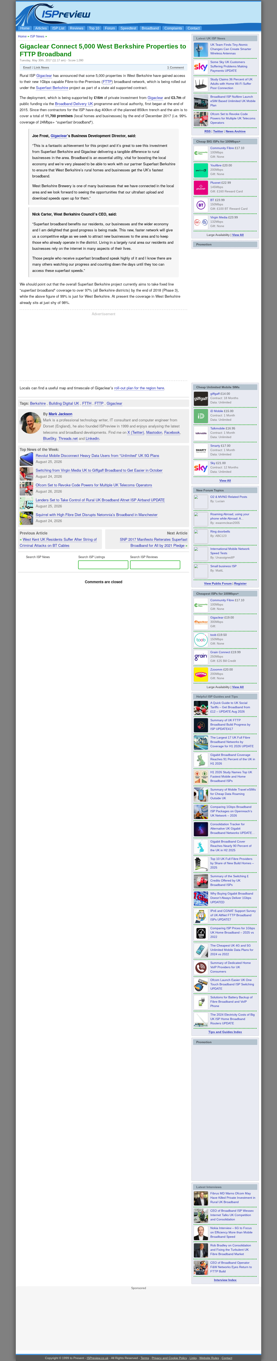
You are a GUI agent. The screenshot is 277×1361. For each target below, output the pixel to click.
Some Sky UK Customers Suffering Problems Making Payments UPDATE (228, 66)
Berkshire (38, 403)
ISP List (58, 28)
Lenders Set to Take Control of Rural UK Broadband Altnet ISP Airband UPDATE (100, 499)
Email (27, 67)
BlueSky (49, 438)
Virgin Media (218, 217)
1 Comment (175, 67)
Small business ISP (223, 566)
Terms (145, 1358)
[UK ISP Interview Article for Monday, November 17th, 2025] (201, 1239)
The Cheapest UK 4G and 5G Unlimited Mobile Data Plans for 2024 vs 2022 (231, 950)
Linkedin (92, 438)
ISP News (37, 36)
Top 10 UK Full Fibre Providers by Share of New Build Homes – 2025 (232, 863)
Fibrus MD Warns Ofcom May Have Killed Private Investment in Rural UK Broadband (232, 1198)
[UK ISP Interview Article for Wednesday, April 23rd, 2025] (201, 1273)
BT (212, 200)
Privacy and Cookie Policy (169, 1358)
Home (25, 28)
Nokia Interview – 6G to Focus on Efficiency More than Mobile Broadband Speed (231, 1232)
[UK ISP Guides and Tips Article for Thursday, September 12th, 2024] (201, 991)
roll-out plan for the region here (139, 387)
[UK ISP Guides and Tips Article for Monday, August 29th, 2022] (201, 714)
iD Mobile (216, 411)
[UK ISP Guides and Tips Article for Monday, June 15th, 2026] (201, 783)
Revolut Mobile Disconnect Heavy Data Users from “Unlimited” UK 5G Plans (97, 455)
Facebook (172, 432)
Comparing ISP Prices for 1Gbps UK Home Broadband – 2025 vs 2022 (232, 932)
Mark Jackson (60, 413)
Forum (110, 28)
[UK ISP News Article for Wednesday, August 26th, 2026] (201, 55)
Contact (194, 28)
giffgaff (215, 393)
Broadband (150, 28)
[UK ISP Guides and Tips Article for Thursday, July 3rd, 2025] (201, 870)
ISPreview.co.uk (97, 1358)
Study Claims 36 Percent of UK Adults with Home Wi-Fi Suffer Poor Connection (231, 84)
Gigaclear (44, 75)
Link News (41, 67)
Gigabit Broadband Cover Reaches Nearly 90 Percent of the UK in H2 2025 (230, 846)
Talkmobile (217, 428)
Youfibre (216, 165)
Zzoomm (216, 669)
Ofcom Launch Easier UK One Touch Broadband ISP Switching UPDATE (232, 984)
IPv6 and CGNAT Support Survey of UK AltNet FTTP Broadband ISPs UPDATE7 (233, 915)
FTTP (107, 81)
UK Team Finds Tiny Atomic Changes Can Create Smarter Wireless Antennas (230, 49)
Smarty (215, 445)
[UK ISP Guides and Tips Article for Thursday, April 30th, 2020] (201, 731)
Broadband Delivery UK (74, 103)
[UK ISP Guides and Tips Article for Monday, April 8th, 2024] (201, 922)
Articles (41, 28)
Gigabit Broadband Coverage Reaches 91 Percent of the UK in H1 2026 (232, 759)
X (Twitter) (135, 432)
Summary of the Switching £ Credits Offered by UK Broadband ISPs (229, 880)
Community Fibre (222, 148)
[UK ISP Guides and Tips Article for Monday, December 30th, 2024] (201, 956)
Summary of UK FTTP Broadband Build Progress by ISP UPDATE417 (230, 724)
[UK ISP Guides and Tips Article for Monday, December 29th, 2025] (201, 835)
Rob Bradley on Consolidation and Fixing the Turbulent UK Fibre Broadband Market (230, 1250)
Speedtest (128, 28)
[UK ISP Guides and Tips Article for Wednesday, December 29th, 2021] (201, 1008)
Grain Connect (220, 652)
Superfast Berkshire (52, 87)
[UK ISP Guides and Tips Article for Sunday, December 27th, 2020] (201, 904)
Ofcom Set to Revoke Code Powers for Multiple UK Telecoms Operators (94, 484)
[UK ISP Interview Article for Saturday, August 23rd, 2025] (201, 1256)
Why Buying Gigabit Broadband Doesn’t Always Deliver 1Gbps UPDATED (231, 898)
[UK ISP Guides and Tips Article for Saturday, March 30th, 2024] (201, 1025)
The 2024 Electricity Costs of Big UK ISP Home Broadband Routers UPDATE (232, 1019)
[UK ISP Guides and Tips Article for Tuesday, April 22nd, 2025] (201, 887)
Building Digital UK (64, 403)
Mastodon (154, 432)
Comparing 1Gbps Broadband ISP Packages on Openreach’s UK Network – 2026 (231, 811)
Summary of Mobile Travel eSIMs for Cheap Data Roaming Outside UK (233, 794)
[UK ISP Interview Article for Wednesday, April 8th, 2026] (201, 1221)
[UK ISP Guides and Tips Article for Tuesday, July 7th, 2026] (201, 766)
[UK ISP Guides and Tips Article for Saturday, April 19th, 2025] (201, 939)
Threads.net (68, 438)
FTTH (86, 403)
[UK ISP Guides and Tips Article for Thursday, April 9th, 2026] (201, 800)
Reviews (76, 28)
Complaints (173, 28)
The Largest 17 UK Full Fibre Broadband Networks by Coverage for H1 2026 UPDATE (232, 742)
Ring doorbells (220, 531)
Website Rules (209, 1358)
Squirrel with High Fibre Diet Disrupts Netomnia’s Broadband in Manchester (97, 514)
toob (213, 635)
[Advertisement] (180, 13)
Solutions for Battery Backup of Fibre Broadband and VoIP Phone (231, 1002)
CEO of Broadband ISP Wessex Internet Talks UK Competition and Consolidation (232, 1215)
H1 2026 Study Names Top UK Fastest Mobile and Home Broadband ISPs (231, 776)
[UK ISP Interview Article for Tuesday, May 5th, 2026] (201, 1204)
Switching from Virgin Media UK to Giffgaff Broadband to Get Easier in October (99, 470)
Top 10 (94, 28)
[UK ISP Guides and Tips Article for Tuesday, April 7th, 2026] (201, 818)
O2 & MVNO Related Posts (228, 497)
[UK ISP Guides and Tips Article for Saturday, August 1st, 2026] (201, 748)
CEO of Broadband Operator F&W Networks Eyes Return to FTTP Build (231, 1267)
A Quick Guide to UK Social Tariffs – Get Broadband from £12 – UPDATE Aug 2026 (230, 707)
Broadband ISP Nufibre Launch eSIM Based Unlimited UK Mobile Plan (233, 101)
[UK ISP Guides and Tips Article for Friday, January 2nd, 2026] (201, 852)
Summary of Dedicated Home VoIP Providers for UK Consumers (230, 967)
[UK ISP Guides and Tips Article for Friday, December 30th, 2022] (201, 973)
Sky (212, 463)
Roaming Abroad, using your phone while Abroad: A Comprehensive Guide (229, 518)
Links (193, 1358)
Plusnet (215, 182)
